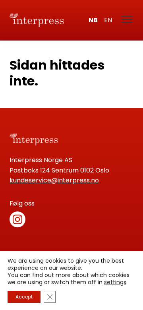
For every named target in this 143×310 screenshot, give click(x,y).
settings (115, 282)
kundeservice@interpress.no (54, 180)
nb (93, 20)
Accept (24, 296)
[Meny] (127, 20)
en (108, 20)
